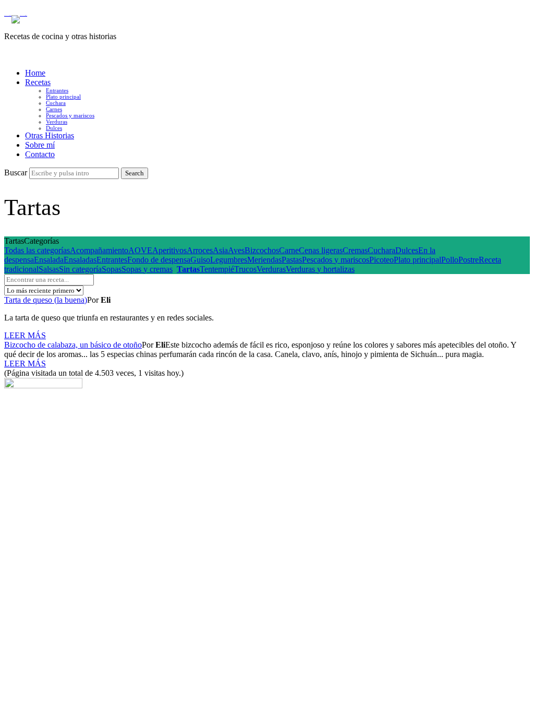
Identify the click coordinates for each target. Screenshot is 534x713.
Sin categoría (80, 269)
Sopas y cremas (147, 269)
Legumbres (228, 259)
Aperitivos (169, 250)
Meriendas (264, 259)
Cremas (355, 250)
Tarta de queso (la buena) (45, 299)
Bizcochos (262, 250)
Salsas (49, 269)
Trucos (245, 269)
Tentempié (217, 269)
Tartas (188, 269)
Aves (236, 250)
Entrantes (57, 90)
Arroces (200, 250)
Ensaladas (80, 259)
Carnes (54, 109)
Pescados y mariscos (70, 115)
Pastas (292, 259)
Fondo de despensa (158, 259)
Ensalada (49, 259)
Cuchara (56, 103)
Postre (468, 259)
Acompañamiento (99, 250)
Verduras (56, 121)
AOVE (140, 250)
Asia (220, 250)
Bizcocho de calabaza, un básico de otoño (73, 344)
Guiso (200, 259)
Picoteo (381, 259)
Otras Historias (49, 135)
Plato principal (63, 96)
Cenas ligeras (321, 250)
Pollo (449, 259)
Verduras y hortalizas (320, 269)
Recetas (38, 82)
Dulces (54, 128)
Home (35, 72)
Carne (289, 250)
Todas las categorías (37, 250)
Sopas (112, 269)
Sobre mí (40, 144)
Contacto (40, 154)
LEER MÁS (25, 335)
